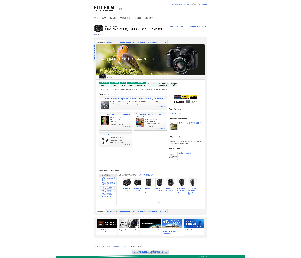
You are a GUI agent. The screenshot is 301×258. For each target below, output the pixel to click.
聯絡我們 (186, 4)
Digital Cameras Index (178, 26)
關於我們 (149, 18)
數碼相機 (116, 246)
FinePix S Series (175, 113)
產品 (104, 18)
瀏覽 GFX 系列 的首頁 (146, 175)
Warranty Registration (175, 4)
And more (162, 106)
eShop (113, 18)
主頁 (96, 18)
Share (96, 34)
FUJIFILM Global (202, 4)
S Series (125, 246)
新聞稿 (137, 18)
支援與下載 (125, 18)
